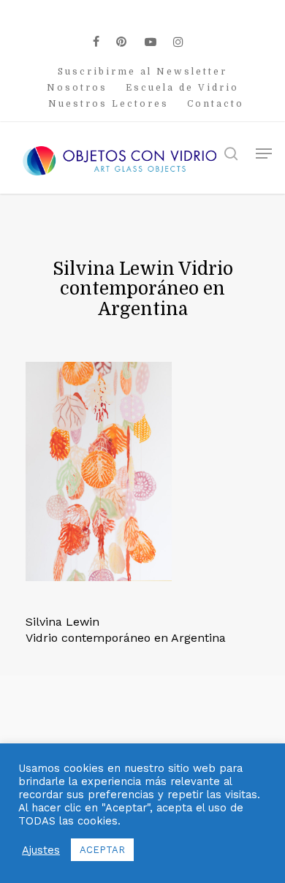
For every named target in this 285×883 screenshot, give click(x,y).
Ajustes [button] (41, 850)
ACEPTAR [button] (102, 849)
